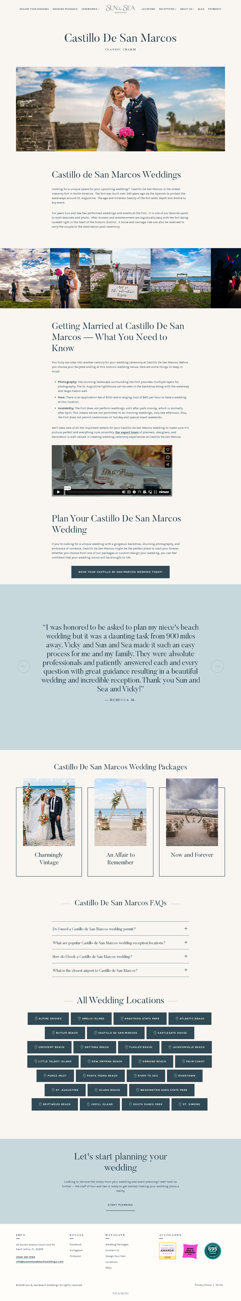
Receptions (167, 9)
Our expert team (127, 432)
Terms (219, 1285)
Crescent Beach (51, 1047)
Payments (214, 9)
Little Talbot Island (55, 1061)
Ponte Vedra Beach (102, 1075)
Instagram (76, 1250)
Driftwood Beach (57, 1104)
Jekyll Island (102, 1104)
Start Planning (120, 1204)
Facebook (76, 1244)
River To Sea (148, 1075)
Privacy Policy (203, 1285)
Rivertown (187, 1075)
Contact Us (112, 1250)
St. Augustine (67, 1090)
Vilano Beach (109, 1090)
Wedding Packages (65, 9)
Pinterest (75, 1256)
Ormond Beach (154, 1061)
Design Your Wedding (34, 9)
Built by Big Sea (120, 1293)
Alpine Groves (50, 1018)
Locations (149, 9)
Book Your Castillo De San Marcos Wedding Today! (120, 572)
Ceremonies (90, 9)
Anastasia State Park (142, 1018)
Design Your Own (115, 1256)
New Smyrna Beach (107, 1061)
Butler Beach (67, 1032)
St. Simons (191, 1104)
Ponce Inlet (57, 1075)
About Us (186, 9)
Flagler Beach (140, 1047)
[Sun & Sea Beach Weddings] (120, 9)
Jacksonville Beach (189, 1047)
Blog (201, 9)
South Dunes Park (147, 1104)
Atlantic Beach (192, 1018)
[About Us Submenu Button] (193, 9)
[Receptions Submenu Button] (175, 9)
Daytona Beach (97, 1047)
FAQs (108, 1267)
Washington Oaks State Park (163, 1090)
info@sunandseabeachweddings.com (39, 1261)
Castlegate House (172, 1032)
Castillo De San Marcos (117, 1032)
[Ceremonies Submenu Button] (98, 9)
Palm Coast (195, 1061)
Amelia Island (93, 1018)
